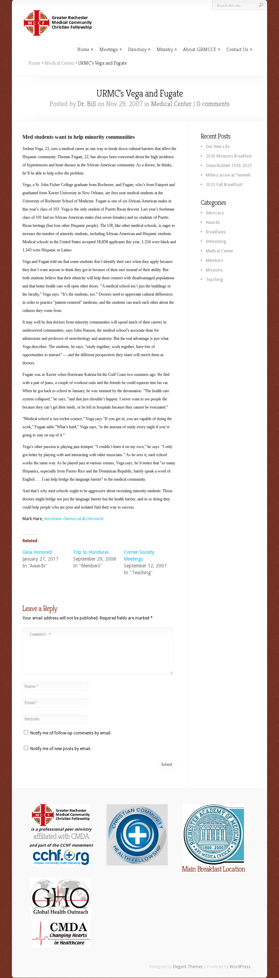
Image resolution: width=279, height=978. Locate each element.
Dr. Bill (87, 104)
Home (83, 49)
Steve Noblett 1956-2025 (229, 165)
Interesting (216, 241)
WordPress (240, 966)
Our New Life (217, 146)
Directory (137, 49)
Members (214, 260)
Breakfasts (216, 232)
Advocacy (215, 213)
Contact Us (237, 49)
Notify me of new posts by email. (60, 748)
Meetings (108, 49)
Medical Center (59, 63)
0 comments (213, 104)
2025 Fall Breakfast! (224, 184)
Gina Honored (37, 552)
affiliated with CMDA (61, 836)
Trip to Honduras (91, 552)
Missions (214, 270)
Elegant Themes (187, 966)
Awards (213, 222)
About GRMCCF (199, 49)
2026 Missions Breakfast (229, 156)
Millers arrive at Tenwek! (228, 175)
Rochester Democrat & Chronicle (73, 518)
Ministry (165, 49)
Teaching (214, 279)
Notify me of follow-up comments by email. (70, 733)
